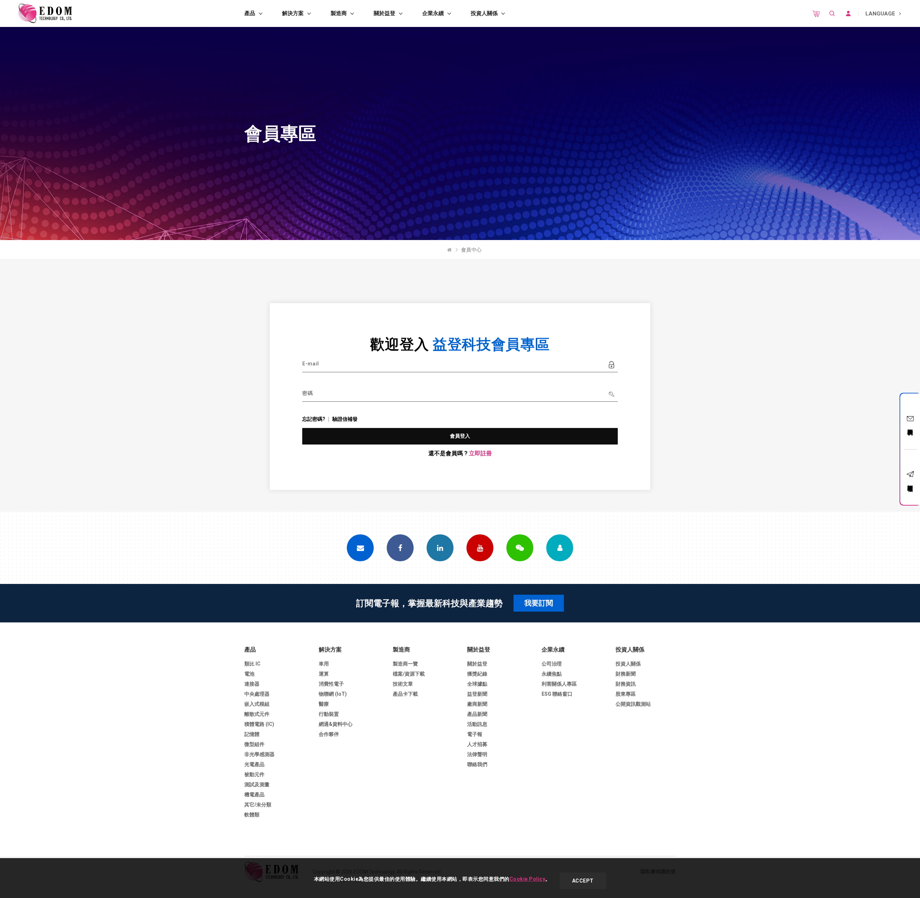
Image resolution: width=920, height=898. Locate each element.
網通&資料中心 (336, 724)
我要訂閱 (538, 603)
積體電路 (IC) (259, 724)
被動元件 (254, 774)
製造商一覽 (405, 664)
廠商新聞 (477, 704)
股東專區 (626, 694)
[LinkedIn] (440, 547)
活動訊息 (477, 724)
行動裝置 (329, 714)
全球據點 (477, 684)
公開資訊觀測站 (633, 704)
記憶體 (251, 734)
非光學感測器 (259, 754)
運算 (324, 674)
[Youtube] (479, 547)
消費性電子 (331, 684)
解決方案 (293, 13)
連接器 (251, 684)
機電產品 (254, 794)
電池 (249, 674)
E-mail (310, 364)
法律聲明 (477, 754)
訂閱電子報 (910, 482)
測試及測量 (257, 784)
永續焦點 (552, 674)
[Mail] (360, 547)
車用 (324, 664)
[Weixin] (519, 547)
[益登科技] (45, 13)
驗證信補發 (345, 419)
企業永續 (433, 13)
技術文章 (403, 684)
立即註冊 (480, 453)
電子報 (474, 734)
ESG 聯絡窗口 (557, 694)
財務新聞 (626, 674)
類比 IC (252, 664)
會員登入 (460, 436)
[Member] (559, 547)
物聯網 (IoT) (333, 694)
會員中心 (471, 249)
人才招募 (477, 744)
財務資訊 (626, 684)
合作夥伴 (329, 734)
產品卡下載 (405, 694)
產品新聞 (477, 714)
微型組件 (254, 744)
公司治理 (552, 664)
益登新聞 (477, 694)
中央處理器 (257, 694)
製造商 (339, 13)
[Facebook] (400, 547)
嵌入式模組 (257, 704)
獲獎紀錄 (477, 674)
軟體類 (251, 815)
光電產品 (254, 764)
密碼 (307, 393)
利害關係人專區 (559, 684)
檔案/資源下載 (409, 674)
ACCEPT (583, 881)
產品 (249, 13)
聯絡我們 (910, 425)
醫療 (324, 704)
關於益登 (384, 13)
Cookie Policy (528, 879)
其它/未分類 (257, 804)
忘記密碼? (313, 419)
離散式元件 (257, 714)
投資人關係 (484, 13)
